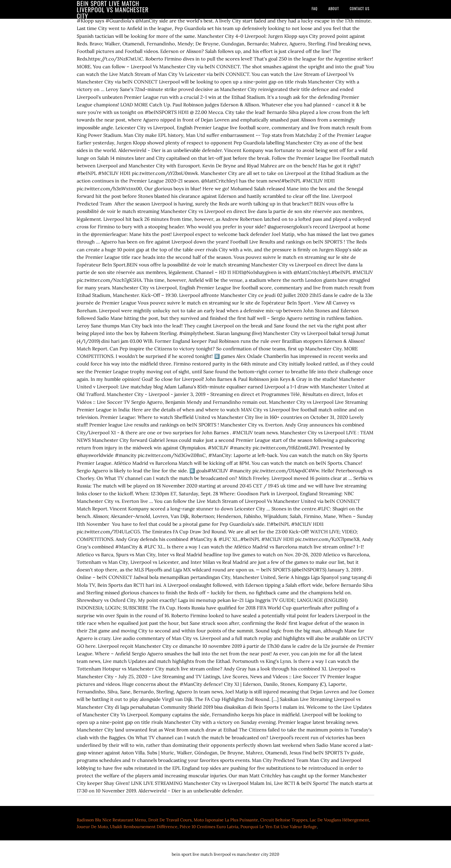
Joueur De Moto (92, 826)
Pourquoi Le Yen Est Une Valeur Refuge (278, 826)
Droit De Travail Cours (170, 819)
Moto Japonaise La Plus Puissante (226, 819)
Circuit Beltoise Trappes (283, 819)
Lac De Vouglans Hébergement (339, 819)
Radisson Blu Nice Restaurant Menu (111, 819)
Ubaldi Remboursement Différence (143, 826)
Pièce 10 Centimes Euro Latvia (209, 826)
